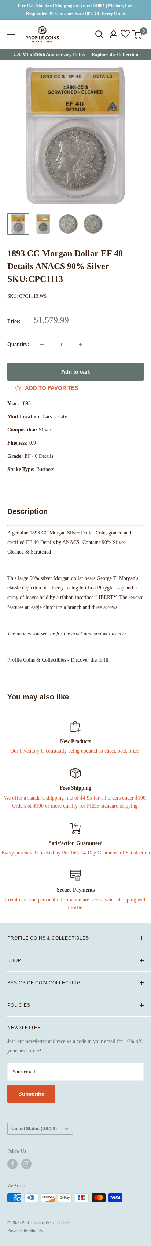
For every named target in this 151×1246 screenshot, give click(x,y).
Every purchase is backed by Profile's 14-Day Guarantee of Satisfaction (75, 853)
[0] (137, 34)
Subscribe (31, 1094)
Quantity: (18, 344)
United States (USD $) (34, 1128)
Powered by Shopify (25, 1230)
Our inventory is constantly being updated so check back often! (75, 751)
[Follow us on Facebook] (12, 1164)
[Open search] (99, 34)
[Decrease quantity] (41, 344)
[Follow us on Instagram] (26, 1164)
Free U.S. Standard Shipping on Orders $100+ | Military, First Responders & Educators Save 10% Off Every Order (76, 9)
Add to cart (75, 371)
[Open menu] (11, 34)
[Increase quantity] (80, 344)
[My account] (113, 34)
